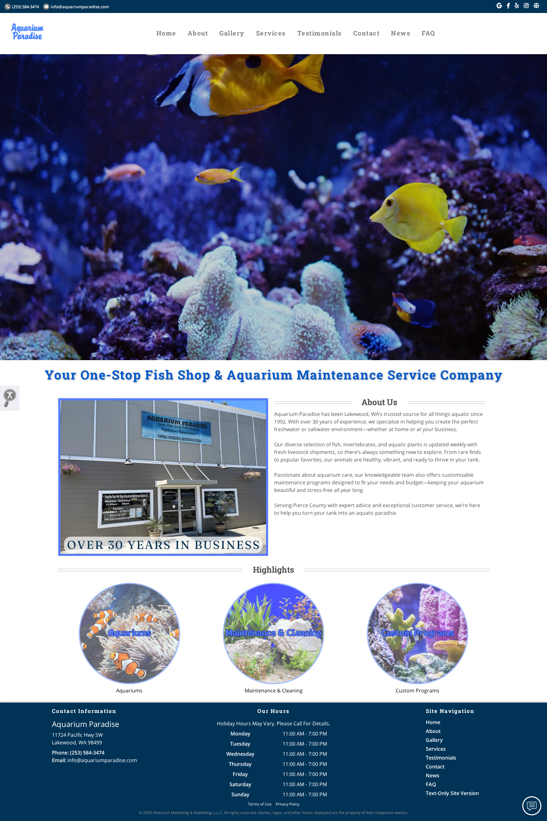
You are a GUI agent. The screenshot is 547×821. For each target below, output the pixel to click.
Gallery (232, 33)
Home (166, 33)
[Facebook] (508, 6)
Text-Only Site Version (452, 793)
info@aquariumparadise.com (80, 7)
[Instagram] (526, 6)
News (400, 33)
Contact (366, 33)
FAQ (428, 33)
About (198, 33)
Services (271, 33)
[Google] (499, 6)
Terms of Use (260, 804)
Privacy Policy (287, 804)
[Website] (536, 6)
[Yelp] (517, 6)
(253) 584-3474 (25, 7)
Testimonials (319, 33)
